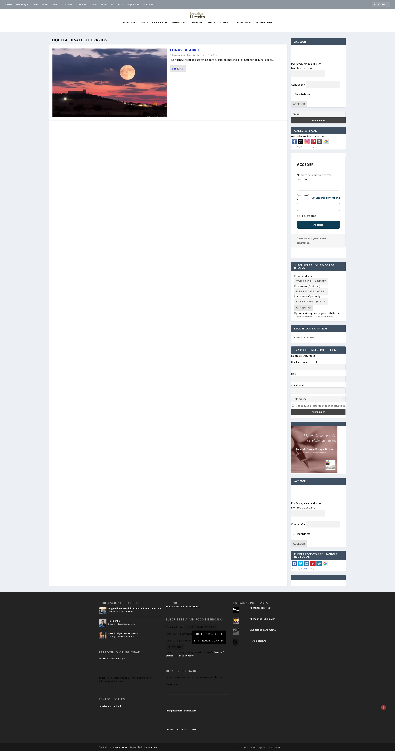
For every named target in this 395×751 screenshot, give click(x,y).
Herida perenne (258, 640)
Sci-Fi (54, 4)
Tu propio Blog (247, 747)
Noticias (8, 4)
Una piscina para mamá (263, 629)
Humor (104, 4)
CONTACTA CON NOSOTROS (181, 729)
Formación (178, 22)
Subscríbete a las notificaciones (183, 606)
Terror (94, 4)
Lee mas (177, 68)
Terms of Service (303, 316)
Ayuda (262, 747)
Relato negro (22, 4)
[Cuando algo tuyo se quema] (102, 635)
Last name (307, 296)
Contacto (226, 22)
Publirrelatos (82, 4)
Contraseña (298, 84)
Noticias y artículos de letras (120, 611)
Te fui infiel (114, 620)
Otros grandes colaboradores (121, 624)
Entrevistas (148, 4)
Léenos (143, 22)
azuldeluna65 (189, 55)
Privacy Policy (325, 316)
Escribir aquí (159, 22)
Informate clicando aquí (112, 658)
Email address (303, 276)
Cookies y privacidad (110, 706)
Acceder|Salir (264, 22)
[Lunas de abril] (109, 83)
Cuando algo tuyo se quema (123, 633)
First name (307, 286)
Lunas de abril (185, 50)
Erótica (45, 4)
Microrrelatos (117, 4)
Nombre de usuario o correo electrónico (314, 177)
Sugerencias (133, 4)
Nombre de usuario (303, 68)
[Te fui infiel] (102, 623)
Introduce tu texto (304, 337)
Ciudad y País (297, 385)
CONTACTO (274, 747)
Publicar (197, 22)
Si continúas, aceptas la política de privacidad (320, 405)
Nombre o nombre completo (305, 362)
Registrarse (244, 22)
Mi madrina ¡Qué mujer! (262, 618)
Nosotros (129, 22)
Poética (34, 4)
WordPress (152, 747)
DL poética (212, 55)
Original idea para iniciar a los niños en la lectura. (135, 608)
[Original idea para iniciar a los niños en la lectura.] (102, 610)
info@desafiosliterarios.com (181, 710)
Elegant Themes (120, 747)
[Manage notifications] (383, 707)
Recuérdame (302, 94)
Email (294, 373)
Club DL (211, 22)
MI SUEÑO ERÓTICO (260, 607)
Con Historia (66, 4)
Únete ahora (303, 238)
